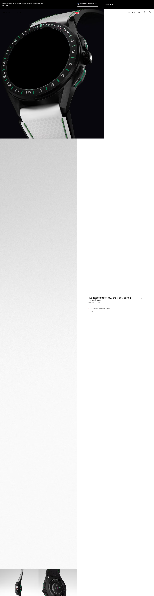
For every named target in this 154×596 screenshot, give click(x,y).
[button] (144, 12)
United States (86, 4)
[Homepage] (77, 12)
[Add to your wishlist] (140, 298)
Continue (112, 4)
